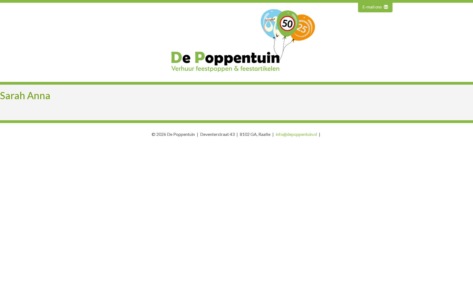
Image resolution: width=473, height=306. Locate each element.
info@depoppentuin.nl (296, 134)
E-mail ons (372, 6)
